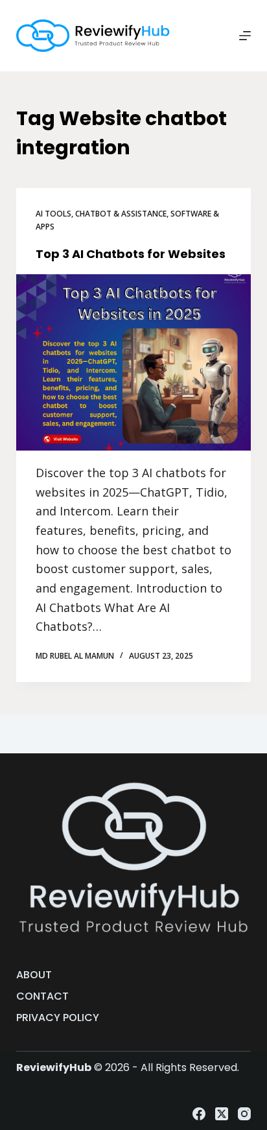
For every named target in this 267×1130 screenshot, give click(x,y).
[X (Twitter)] (221, 1113)
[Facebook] (198, 1113)
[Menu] (245, 35)
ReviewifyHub (53, 1067)
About (34, 975)
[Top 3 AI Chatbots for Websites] (133, 362)
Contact (42, 997)
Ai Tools (53, 213)
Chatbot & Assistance (121, 213)
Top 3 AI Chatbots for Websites (131, 254)
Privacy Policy (57, 1018)
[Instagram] (244, 1113)
